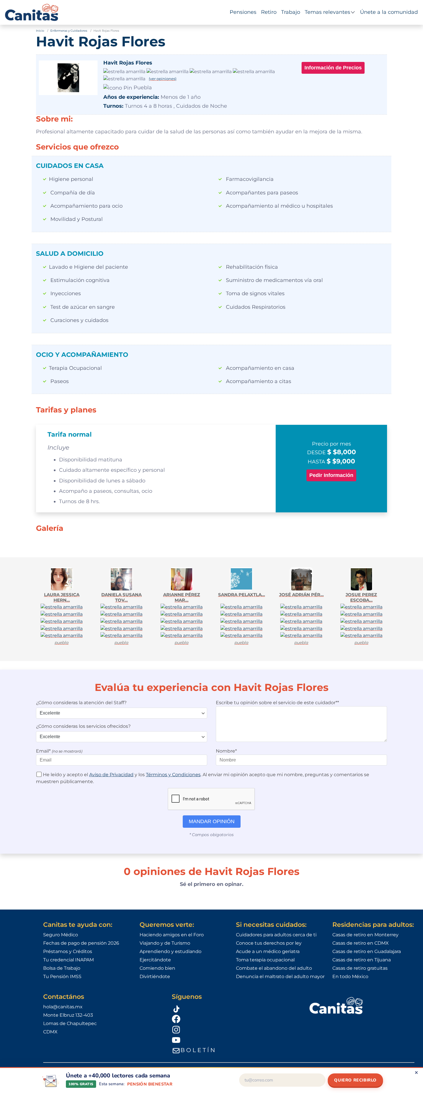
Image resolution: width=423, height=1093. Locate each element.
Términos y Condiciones (173, 774)
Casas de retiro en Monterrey (365, 934)
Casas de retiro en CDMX (360, 943)
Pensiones (243, 12)
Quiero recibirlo (355, 1080)
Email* (59, 751)
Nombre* (226, 751)
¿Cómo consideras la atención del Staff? (81, 702)
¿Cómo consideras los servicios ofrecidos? (83, 726)
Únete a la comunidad (389, 12)
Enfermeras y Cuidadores (68, 31)
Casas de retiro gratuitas (360, 968)
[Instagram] (233, 1029)
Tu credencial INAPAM (68, 960)
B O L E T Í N (197, 1050)
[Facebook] (233, 1018)
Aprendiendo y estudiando (170, 951)
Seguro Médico (60, 934)
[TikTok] (233, 1008)
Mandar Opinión (212, 821)
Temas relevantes (327, 12)
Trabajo (290, 12)
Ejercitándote (155, 960)
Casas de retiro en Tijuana (361, 960)
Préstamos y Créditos (67, 951)
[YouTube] (233, 1040)
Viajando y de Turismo (165, 943)
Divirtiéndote (155, 976)
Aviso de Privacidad (111, 774)
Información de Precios (333, 68)
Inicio (40, 31)
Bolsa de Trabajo (61, 968)
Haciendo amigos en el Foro (172, 934)
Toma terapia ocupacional (265, 960)
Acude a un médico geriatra (268, 951)
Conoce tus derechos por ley (269, 943)
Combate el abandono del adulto (274, 968)
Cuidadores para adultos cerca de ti (276, 934)
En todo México (350, 976)
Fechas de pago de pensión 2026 (81, 943)
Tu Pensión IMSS (62, 976)
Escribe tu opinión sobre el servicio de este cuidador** (277, 702)
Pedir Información (331, 475)
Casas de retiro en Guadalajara (366, 951)
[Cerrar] (416, 1072)
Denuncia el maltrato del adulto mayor (280, 976)
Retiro (269, 12)
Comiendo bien (157, 968)
